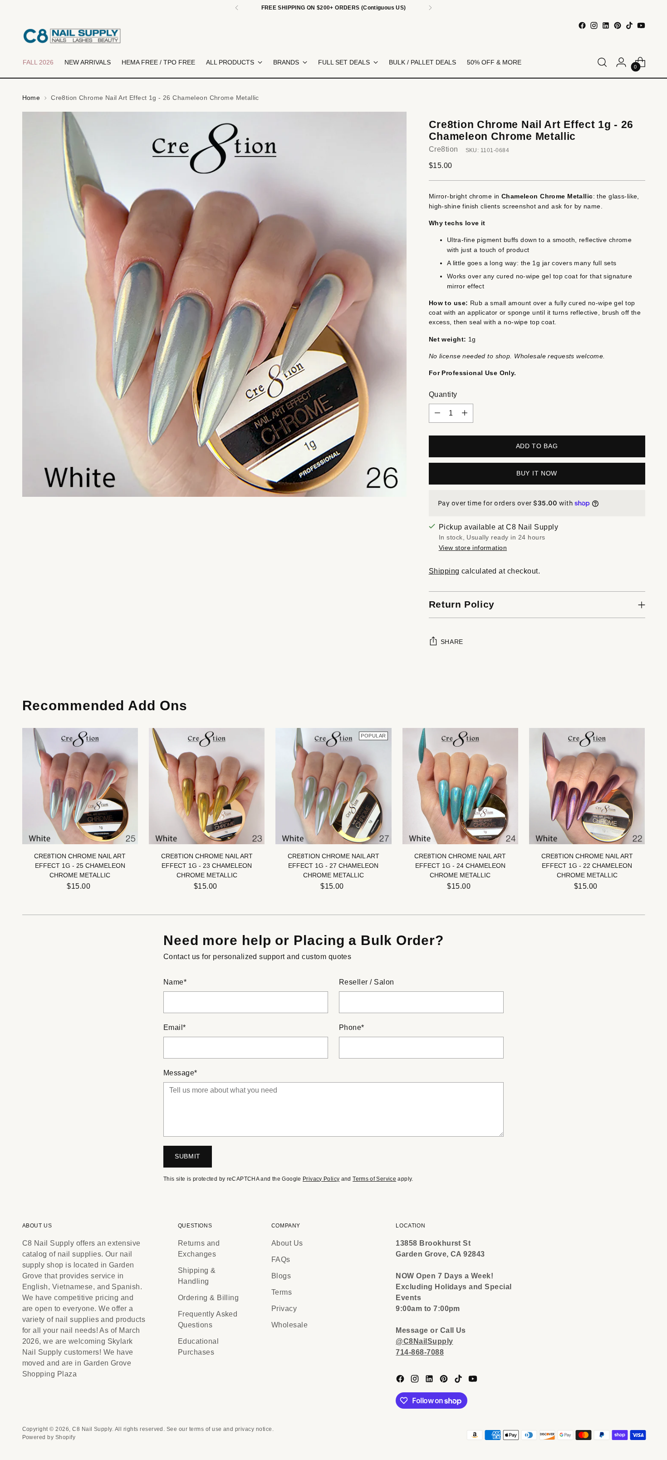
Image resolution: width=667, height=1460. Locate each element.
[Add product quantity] (464, 413)
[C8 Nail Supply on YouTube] (641, 25)
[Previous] (237, 7)
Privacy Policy (321, 1179)
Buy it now (536, 473)
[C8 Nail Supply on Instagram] (594, 25)
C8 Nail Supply (92, 1429)
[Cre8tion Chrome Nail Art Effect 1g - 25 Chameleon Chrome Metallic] (80, 786)
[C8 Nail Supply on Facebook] (582, 25)
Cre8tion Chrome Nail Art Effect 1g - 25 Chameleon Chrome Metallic (80, 865)
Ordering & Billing (208, 1298)
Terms (281, 1292)
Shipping (444, 571)
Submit (188, 1156)
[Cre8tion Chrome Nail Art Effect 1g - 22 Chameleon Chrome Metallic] (587, 786)
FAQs (280, 1259)
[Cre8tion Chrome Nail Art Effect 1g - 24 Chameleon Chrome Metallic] (460, 786)
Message (180, 1073)
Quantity (443, 394)
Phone (351, 1027)
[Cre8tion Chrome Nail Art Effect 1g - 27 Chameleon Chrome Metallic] (333, 786)
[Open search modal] (602, 62)
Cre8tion (443, 149)
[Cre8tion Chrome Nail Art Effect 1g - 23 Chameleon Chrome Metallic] (207, 786)
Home (31, 97)
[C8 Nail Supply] (72, 36)
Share (452, 641)
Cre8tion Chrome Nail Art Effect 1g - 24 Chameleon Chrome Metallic (460, 865)
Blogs (281, 1276)
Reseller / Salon (366, 982)
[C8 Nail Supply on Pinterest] (617, 25)
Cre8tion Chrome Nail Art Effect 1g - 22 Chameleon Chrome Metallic (587, 865)
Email (174, 1027)
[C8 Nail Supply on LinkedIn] (606, 25)
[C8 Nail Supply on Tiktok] (629, 25)
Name (174, 982)
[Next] (430, 7)
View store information (473, 547)
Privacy (284, 1308)
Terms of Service (374, 1179)
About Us (287, 1243)
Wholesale (289, 1325)
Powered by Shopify (49, 1437)
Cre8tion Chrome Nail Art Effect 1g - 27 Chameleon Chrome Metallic (333, 865)
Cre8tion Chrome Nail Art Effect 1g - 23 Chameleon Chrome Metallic (207, 865)
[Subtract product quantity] (437, 413)
